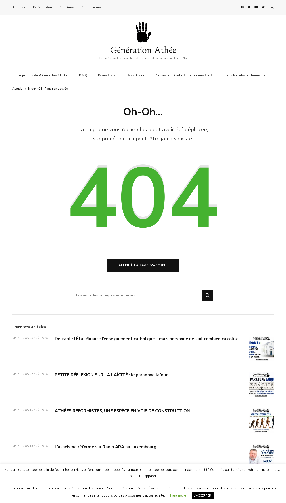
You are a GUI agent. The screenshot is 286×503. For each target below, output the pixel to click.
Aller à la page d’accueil (143, 265)
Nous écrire (136, 75)
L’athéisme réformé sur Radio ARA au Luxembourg (105, 447)
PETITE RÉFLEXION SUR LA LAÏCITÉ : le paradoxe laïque (111, 375)
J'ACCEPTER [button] (202, 496)
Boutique (67, 7)
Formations (107, 75)
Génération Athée (143, 49)
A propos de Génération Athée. (43, 75)
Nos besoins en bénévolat (246, 75)
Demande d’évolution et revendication (185, 75)
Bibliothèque (92, 7)
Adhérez (18, 7)
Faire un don (42, 7)
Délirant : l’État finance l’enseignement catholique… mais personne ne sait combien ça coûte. (147, 339)
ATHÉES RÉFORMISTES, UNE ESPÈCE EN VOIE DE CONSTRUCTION (122, 411)
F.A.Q (83, 75)
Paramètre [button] (178, 495)
